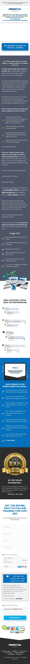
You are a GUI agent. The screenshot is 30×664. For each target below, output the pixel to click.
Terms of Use (23, 651)
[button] (15, 47)
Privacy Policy (8, 652)
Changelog (11, 654)
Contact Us (19, 654)
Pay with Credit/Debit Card (14, 609)
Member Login (6, 651)
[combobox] (4, 547)
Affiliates (14, 651)
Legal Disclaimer (19, 652)
